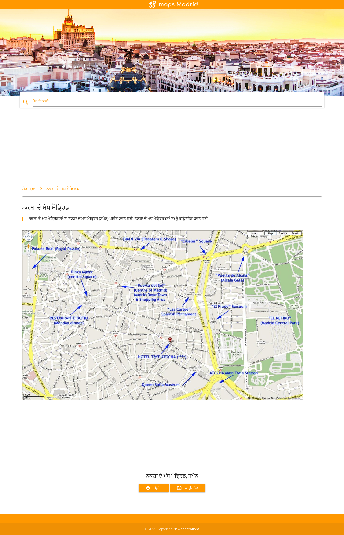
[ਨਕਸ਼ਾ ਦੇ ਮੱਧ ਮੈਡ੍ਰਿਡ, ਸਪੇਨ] (162, 399)
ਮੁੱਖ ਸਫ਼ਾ (28, 188)
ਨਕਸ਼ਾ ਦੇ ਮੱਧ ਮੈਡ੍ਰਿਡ (62, 188)
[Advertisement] (162, 148)
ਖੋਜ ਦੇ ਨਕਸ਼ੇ (40, 101)
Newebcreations (186, 529)
